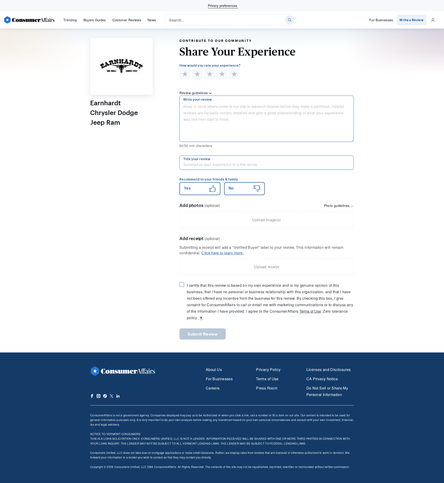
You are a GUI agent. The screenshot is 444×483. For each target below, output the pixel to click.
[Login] (432, 19)
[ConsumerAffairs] (29, 20)
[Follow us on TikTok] (105, 396)
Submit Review (203, 334)
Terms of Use (310, 311)
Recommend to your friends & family (208, 179)
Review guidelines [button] (194, 92)
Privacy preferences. (223, 5)
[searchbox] (230, 20)
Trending (70, 20)
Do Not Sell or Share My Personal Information (327, 391)
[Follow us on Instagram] (98, 396)
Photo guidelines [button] (337, 205)
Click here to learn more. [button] (222, 253)
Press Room (266, 388)
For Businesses (381, 20)
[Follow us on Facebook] (92, 396)
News (152, 20)
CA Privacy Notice (322, 378)
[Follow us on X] (111, 396)
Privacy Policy (268, 369)
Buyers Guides (94, 20)
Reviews (126, 20)
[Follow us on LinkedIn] (118, 396)
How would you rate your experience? (209, 65)
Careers (213, 388)
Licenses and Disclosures (328, 369)
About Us (214, 369)
